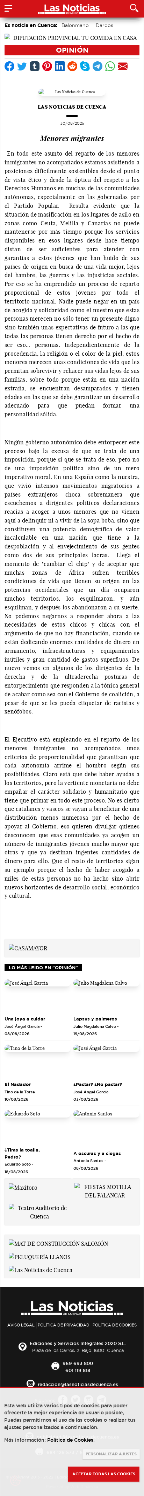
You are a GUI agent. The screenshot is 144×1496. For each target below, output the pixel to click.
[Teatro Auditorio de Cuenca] (39, 1211)
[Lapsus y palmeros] (106, 996)
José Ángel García (22, 1026)
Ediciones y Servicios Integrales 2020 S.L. (78, 1343)
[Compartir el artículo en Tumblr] (34, 66)
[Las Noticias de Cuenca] (40, 1269)
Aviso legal (21, 1325)
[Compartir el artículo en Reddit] (72, 66)
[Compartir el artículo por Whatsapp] (110, 66)
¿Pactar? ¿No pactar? (97, 1084)
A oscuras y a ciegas (97, 1153)
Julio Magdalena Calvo (94, 1026)
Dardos (104, 25)
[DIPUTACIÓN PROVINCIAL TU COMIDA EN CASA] (72, 37)
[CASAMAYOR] (28, 947)
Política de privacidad (63, 1325)
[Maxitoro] (23, 1186)
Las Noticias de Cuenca (72, 106)
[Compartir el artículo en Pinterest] (47, 66)
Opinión (72, 50)
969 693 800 (78, 1363)
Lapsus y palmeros (95, 1018)
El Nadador (18, 1084)
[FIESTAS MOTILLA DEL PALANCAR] (104, 1190)
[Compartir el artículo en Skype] (85, 66)
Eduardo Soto (18, 1164)
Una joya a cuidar (25, 1018)
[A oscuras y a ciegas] (106, 1126)
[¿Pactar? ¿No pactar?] (106, 1061)
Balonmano (75, 25)
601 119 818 (77, 1370)
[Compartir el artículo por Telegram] (97, 66)
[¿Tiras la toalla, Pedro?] (38, 1126)
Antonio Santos (88, 1161)
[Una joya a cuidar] (38, 996)
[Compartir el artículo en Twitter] (22, 66)
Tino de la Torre (20, 1092)
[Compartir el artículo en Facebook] (9, 66)
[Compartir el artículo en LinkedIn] (60, 66)
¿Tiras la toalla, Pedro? (22, 1153)
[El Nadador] (38, 1061)
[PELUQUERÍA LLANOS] (40, 1256)
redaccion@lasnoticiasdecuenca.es (78, 1384)
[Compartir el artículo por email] (123, 66)
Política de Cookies (115, 1325)
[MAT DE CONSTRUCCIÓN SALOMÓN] (58, 1242)
